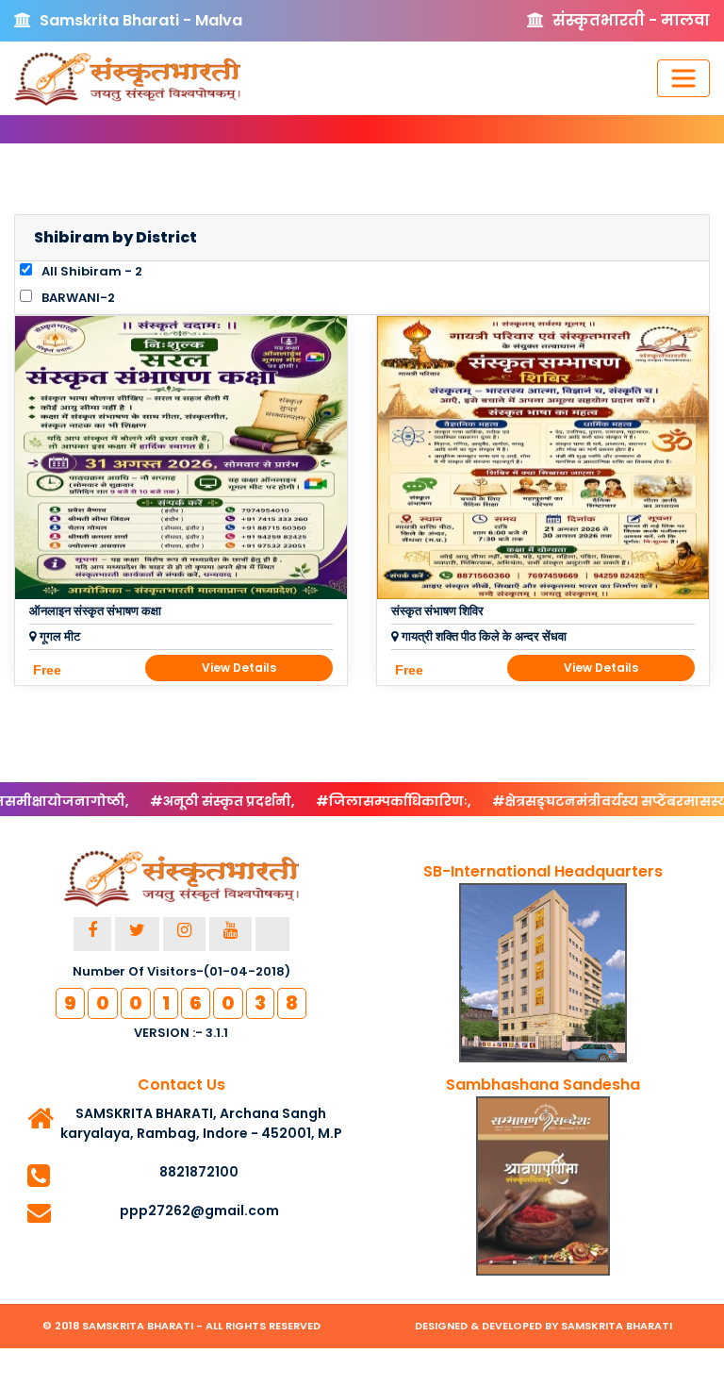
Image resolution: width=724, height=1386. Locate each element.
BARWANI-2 (77, 298)
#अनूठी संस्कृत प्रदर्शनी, (192, 801)
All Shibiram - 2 (90, 271)
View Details (239, 668)
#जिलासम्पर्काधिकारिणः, (363, 801)
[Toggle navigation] (683, 78)
